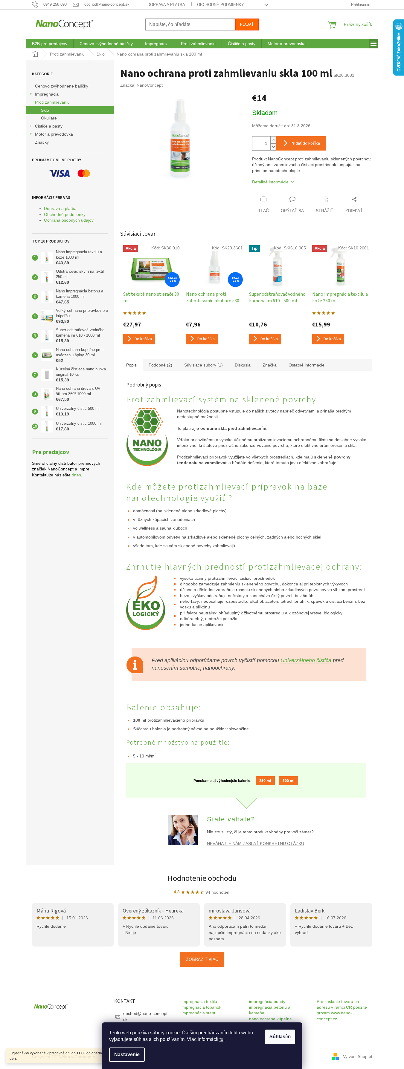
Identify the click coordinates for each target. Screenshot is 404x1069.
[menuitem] (49, 43)
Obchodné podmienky (220, 4)
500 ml (289, 780)
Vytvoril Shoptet (357, 1056)
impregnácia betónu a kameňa (269, 1010)
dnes (76, 475)
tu (221, 1039)
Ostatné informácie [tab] (306, 365)
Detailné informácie (270, 182)
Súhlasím (280, 1036)
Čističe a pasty (48, 126)
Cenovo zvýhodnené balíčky (61, 86)
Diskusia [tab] (243, 365)
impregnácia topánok (201, 1007)
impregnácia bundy (267, 1001)
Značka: (141, 85)
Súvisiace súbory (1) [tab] (203, 365)
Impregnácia (47, 94)
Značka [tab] (270, 365)
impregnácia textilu (199, 1001)
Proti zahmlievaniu (52, 102)
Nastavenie (127, 1054)
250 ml (265, 780)
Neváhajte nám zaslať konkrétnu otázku (255, 843)
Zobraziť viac (202, 959)
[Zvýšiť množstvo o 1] (273, 139)
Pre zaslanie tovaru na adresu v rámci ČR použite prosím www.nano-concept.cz (342, 1010)
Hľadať (247, 24)
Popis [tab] (131, 365)
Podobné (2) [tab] (160, 365)
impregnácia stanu (199, 1012)
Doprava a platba (166, 4)
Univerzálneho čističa (305, 660)
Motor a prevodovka (54, 134)
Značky (42, 142)
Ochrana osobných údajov (69, 220)
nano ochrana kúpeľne (270, 1018)
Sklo (45, 110)
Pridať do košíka (305, 143)
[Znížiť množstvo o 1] (273, 146)
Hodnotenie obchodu (202, 878)
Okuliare (49, 118)
